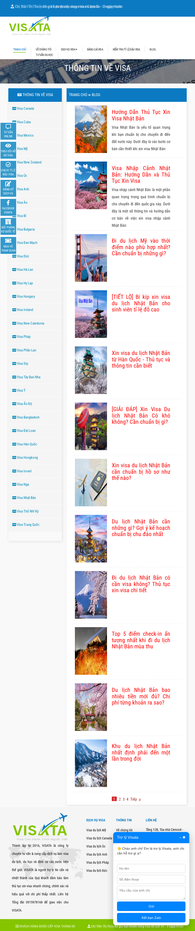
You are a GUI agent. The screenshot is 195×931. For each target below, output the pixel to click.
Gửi (151, 906)
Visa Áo (22, 202)
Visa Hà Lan (24, 269)
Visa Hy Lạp (24, 283)
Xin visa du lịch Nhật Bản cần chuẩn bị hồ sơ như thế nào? (141, 471)
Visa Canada (25, 108)
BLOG (153, 49)
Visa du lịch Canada (99, 838)
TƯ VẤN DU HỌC (44, 54)
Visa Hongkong (27, 457)
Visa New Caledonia (30, 323)
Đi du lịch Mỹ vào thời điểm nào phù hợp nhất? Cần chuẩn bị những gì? (141, 247)
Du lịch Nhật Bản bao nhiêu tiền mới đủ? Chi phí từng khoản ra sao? (141, 696)
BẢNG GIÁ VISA (95, 49)
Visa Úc (21, 175)
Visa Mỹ (22, 149)
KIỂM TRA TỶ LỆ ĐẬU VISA (126, 49)
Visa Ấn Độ (24, 404)
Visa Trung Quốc (27, 524)
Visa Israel (23, 471)
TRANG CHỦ (19, 49)
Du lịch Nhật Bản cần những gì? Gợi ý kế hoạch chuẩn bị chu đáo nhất (141, 527)
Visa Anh (22, 189)
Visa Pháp (23, 337)
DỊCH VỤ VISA (68, 49)
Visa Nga (22, 484)
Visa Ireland (24, 310)
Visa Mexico (25, 135)
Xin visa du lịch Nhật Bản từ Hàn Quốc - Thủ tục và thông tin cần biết (141, 359)
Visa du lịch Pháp (97, 862)
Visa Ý (20, 390)
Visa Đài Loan (26, 431)
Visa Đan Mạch (26, 243)
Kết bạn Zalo (151, 918)
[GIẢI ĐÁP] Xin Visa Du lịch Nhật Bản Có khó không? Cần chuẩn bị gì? (141, 415)
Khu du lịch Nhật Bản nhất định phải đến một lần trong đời (141, 752)
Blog (96, 95)
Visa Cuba (23, 122)
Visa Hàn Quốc (26, 444)
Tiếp (134, 799)
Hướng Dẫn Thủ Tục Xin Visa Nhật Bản (141, 115)
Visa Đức (22, 256)
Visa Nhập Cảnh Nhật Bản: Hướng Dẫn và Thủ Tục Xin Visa (141, 174)
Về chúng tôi (124, 830)
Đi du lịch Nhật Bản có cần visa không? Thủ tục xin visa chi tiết (141, 584)
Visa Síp (22, 363)
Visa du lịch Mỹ (96, 830)
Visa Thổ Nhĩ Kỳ (27, 511)
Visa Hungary (25, 296)
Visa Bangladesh (27, 417)
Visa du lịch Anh (96, 854)
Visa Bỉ (21, 216)
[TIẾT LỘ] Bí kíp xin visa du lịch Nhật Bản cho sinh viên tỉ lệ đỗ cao (141, 303)
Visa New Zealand (28, 162)
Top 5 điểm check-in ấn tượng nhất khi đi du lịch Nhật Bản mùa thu (141, 640)
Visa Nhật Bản (26, 498)
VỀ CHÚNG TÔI (43, 49)
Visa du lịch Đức (96, 870)
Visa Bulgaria (25, 229)
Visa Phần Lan (26, 350)
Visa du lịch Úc (95, 846)
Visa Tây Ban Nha (28, 377)
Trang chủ (78, 95)
